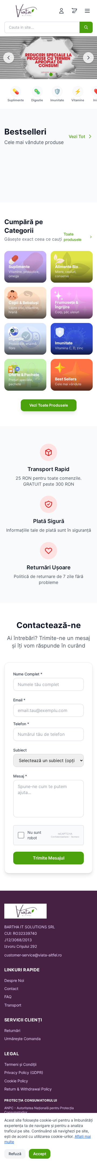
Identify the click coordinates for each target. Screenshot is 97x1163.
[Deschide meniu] (87, 10)
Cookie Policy (16, 1081)
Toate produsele (72, 237)
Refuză (15, 1153)
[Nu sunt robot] (21, 835)
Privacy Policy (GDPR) (23, 1072)
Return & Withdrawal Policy (28, 1089)
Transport (12, 1005)
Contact (11, 988)
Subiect (20, 750)
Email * (19, 700)
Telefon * (21, 723)
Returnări (12, 1030)
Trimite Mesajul (48, 858)
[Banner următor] (88, 57)
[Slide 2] (51, 74)
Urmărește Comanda (22, 1038)
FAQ (8, 996)
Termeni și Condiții (20, 1064)
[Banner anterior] (8, 57)
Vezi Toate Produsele (48, 405)
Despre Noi (14, 980)
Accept (39, 1153)
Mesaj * (20, 776)
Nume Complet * (27, 674)
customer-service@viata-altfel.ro (33, 955)
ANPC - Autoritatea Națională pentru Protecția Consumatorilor (39, 1110)
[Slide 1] (46, 74)
